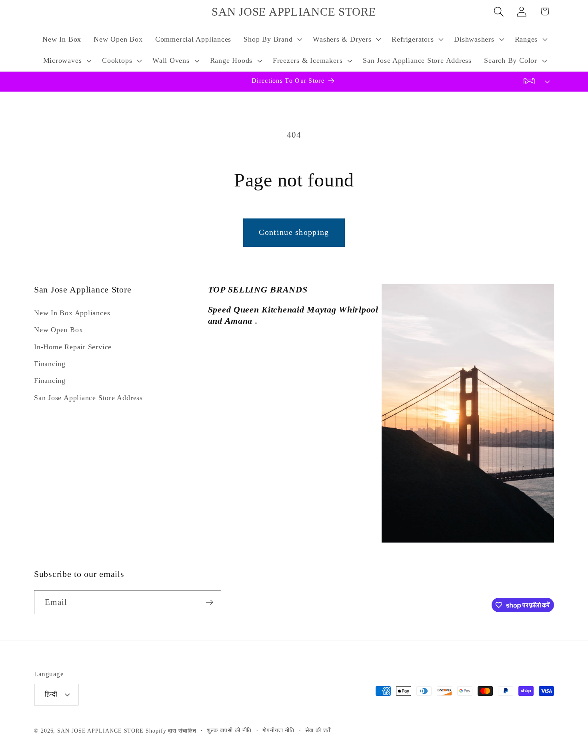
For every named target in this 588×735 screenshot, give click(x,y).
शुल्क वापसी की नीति (229, 730)
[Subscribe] (209, 602)
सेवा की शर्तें (317, 730)
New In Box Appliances (72, 313)
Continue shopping (294, 232)
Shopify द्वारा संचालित (171, 730)
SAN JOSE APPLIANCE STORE (100, 730)
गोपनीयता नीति (278, 730)
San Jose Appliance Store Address (88, 398)
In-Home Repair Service (73, 347)
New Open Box (58, 330)
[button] (272, 39)
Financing (50, 364)
